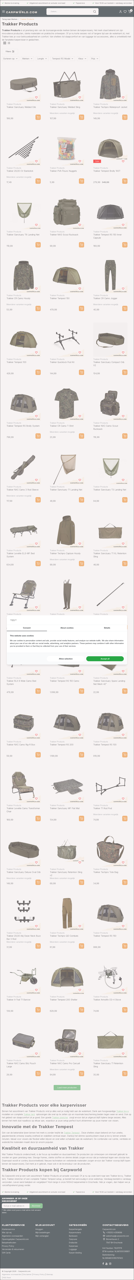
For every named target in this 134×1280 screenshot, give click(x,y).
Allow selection (66, 659)
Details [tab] (107, 628)
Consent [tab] (27, 628)
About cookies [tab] (67, 628)
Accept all (105, 659)
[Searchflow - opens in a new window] (121, 620)
